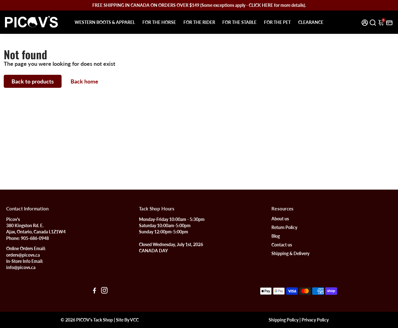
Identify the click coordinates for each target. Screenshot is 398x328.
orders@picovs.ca (23, 255)
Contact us (281, 244)
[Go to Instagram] (104, 291)
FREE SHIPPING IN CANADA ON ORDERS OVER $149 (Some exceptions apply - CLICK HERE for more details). (199, 5)
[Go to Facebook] (94, 291)
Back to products (33, 81)
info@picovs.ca (20, 267)
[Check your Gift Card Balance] (389, 22)
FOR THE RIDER (199, 22)
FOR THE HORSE (159, 22)
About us (280, 218)
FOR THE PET (277, 22)
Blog (275, 236)
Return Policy (284, 227)
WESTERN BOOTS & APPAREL (105, 22)
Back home (84, 81)
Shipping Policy (283, 319)
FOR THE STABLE (239, 22)
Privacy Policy (315, 319)
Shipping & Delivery (290, 253)
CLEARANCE (310, 22)
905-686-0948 (35, 238)
